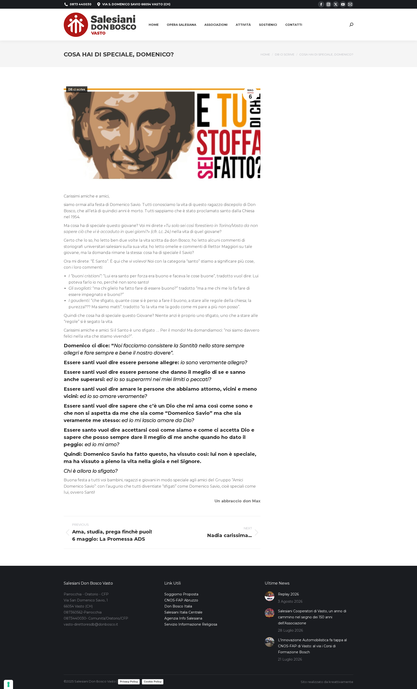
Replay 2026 (288, 594)
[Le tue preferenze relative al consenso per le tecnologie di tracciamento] (8, 684)
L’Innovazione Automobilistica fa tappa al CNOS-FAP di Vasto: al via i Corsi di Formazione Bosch (312, 646)
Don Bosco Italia (178, 606)
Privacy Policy (129, 681)
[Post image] (269, 596)
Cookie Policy (152, 681)
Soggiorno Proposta (181, 594)
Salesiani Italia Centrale (183, 612)
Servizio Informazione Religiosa (190, 624)
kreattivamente (341, 682)
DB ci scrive (76, 89)
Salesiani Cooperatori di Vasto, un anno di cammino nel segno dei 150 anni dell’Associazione (312, 617)
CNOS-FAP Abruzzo (181, 600)
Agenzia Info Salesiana (183, 618)
